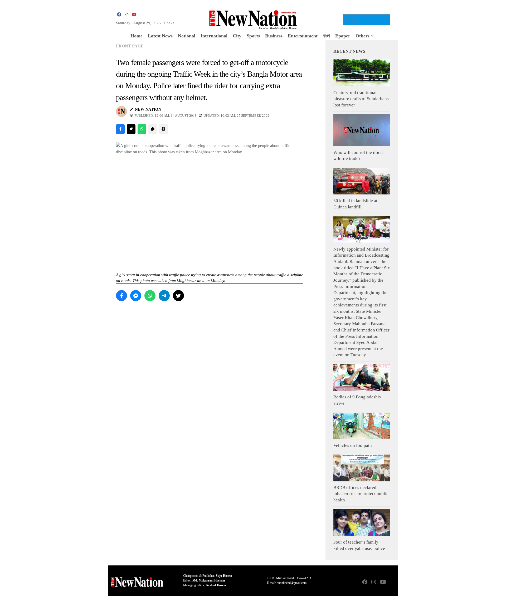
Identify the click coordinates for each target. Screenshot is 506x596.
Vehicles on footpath (352, 445)
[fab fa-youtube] (134, 14)
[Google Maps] (391, 582)
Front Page (130, 46)
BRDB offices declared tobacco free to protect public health (360, 493)
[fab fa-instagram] (126, 14)
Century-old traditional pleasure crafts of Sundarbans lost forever (361, 99)
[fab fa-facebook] (119, 14)
